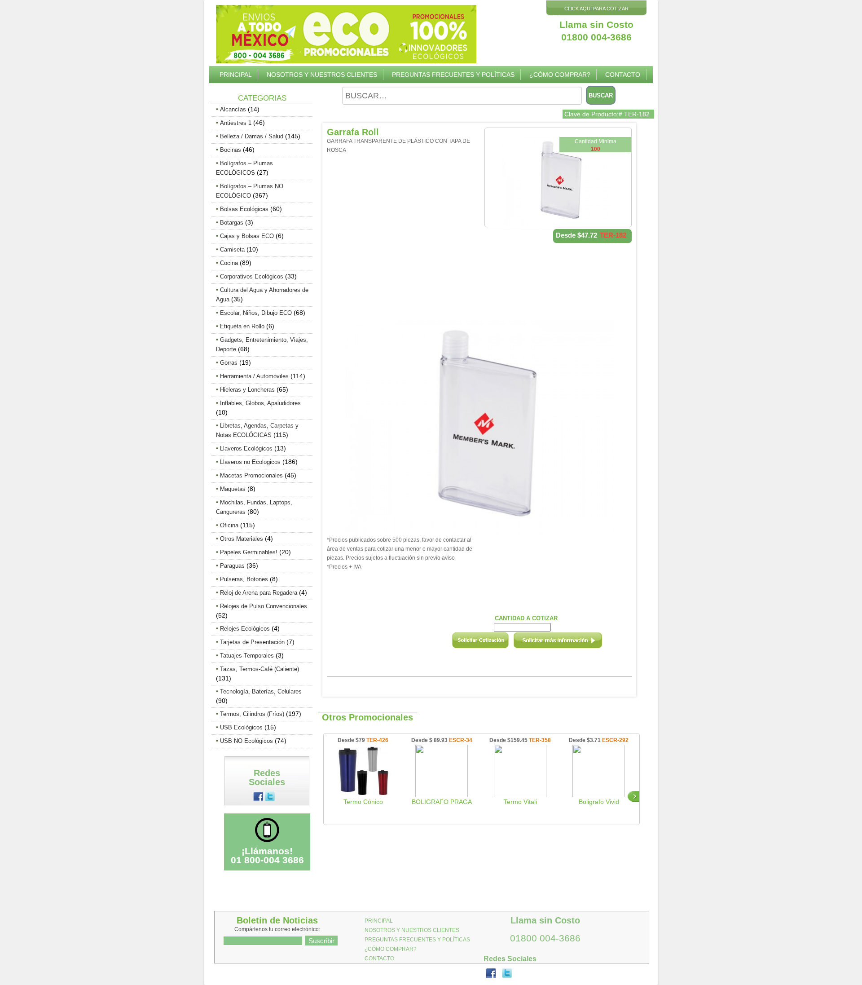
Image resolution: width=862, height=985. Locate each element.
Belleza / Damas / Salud (251, 136)
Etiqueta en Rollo (242, 326)
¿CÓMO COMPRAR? (559, 74)
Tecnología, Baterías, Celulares (261, 691)
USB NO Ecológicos (246, 741)
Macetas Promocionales (251, 475)
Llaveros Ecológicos (246, 448)
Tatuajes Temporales (247, 655)
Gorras (228, 362)
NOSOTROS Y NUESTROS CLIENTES (322, 74)
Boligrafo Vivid (599, 801)
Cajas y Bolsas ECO (247, 236)
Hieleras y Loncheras (247, 389)
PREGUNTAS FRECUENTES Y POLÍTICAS (453, 74)
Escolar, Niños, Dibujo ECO (256, 312)
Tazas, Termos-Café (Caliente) (259, 669)
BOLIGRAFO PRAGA (442, 801)
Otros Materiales (241, 538)
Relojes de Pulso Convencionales (263, 606)
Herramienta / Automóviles (254, 376)
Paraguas (232, 565)
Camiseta (232, 249)
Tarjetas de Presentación (252, 642)
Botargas (231, 222)
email (570, 643)
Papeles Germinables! (248, 552)
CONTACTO (622, 74)
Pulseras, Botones (244, 579)
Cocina (229, 263)
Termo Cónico (363, 801)
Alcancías (233, 109)
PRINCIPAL (236, 74)
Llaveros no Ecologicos (250, 462)
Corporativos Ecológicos (251, 276)
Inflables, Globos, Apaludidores (260, 403)
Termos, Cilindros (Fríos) (252, 714)
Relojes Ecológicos (245, 628)
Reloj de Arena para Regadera (258, 592)
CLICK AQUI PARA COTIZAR (596, 8)
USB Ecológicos (241, 727)
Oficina (229, 525)
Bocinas (230, 149)
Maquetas (233, 489)
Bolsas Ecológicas (244, 209)
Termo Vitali (520, 801)
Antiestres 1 (235, 122)
